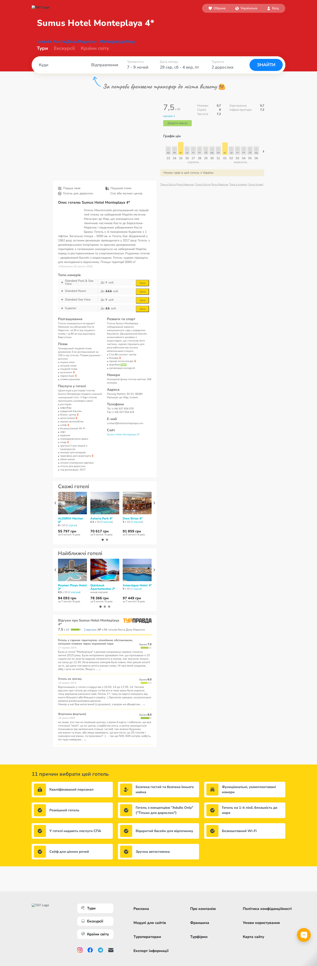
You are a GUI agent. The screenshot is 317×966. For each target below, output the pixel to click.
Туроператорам (147, 936)
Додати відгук (177, 123)
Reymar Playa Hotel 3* (72, 587)
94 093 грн (67, 598)
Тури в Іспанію (238, 184)
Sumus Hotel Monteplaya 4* (123, 434)
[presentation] (55, 503)
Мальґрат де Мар (117, 41)
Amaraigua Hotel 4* (137, 585)
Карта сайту (253, 936)
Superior (70, 308)
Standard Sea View (78, 299)
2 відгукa (136, 522)
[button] (246, 8)
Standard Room (75, 291)
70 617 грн (99, 531)
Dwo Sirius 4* (132, 518)
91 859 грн (132, 531)
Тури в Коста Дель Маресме (177, 184)
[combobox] (246, 8)
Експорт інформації (151, 950)
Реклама (141, 908)
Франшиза (199, 922)
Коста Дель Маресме (75, 41)
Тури (42, 48)
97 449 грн (132, 598)
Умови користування (261, 922)
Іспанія (44, 41)
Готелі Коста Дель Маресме (212, 184)
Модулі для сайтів (149, 922)
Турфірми (198, 936)
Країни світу (95, 48)
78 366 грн (99, 598)
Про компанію (203, 908)
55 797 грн (67, 531)
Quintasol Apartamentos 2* (102, 587)
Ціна (143, 283)
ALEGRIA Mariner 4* (70, 520)
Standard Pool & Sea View (79, 282)
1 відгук (71, 525)
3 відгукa (106, 522)
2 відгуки (90, 630)
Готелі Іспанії (255, 184)
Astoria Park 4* (101, 518)
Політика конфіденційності (267, 908)
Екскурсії (95, 921)
